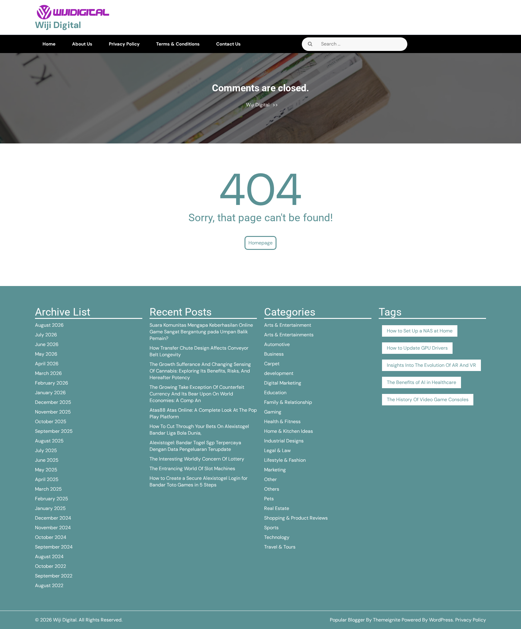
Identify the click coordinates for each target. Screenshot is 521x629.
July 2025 (46, 450)
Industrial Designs (284, 441)
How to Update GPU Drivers (417, 348)
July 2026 (46, 335)
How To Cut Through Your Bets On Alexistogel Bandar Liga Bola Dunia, (199, 429)
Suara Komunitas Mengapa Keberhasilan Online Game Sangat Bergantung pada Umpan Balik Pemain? (201, 331)
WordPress (441, 620)
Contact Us (228, 44)
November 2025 (53, 412)
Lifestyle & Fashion (285, 460)
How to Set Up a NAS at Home (420, 331)
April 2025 (46, 479)
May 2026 (46, 354)
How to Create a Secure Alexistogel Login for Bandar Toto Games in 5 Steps (199, 481)
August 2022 (49, 585)
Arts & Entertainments (289, 335)
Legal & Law (277, 450)
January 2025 (50, 508)
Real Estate (276, 508)
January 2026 (50, 392)
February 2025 (51, 498)
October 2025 (50, 421)
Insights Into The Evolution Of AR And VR (431, 365)
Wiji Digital (58, 25)
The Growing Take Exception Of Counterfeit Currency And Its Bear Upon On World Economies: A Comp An (197, 394)
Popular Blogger (347, 620)
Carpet (271, 363)
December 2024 (53, 518)
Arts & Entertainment (287, 325)
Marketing (275, 470)
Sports (271, 527)
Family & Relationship (288, 402)
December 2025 (53, 402)
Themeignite (386, 620)
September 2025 (54, 431)
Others (271, 489)
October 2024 (50, 537)
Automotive (277, 344)
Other (270, 479)
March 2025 (48, 489)
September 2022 (53, 576)
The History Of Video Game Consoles (428, 399)
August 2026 (49, 325)
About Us (82, 44)
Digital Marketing (282, 383)
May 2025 (46, 470)
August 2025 (49, 441)
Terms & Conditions (178, 44)
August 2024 (49, 556)
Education (275, 392)
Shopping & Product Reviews (296, 518)
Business (274, 354)
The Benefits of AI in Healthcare (421, 382)
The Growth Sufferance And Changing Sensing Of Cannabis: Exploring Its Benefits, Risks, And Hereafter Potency (200, 371)
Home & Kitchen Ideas (288, 431)
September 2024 (54, 547)
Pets (269, 498)
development (278, 373)
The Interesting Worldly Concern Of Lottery (197, 459)
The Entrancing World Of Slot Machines (192, 468)
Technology (276, 537)
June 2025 (46, 460)
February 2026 (51, 383)
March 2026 (48, 373)
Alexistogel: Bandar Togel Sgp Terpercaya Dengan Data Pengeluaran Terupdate (195, 445)
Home (49, 44)
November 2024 (53, 527)
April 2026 (46, 363)
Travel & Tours (279, 547)
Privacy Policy (124, 44)
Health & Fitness (282, 421)
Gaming (272, 412)
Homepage (260, 243)
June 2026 (46, 344)
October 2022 (50, 566)
